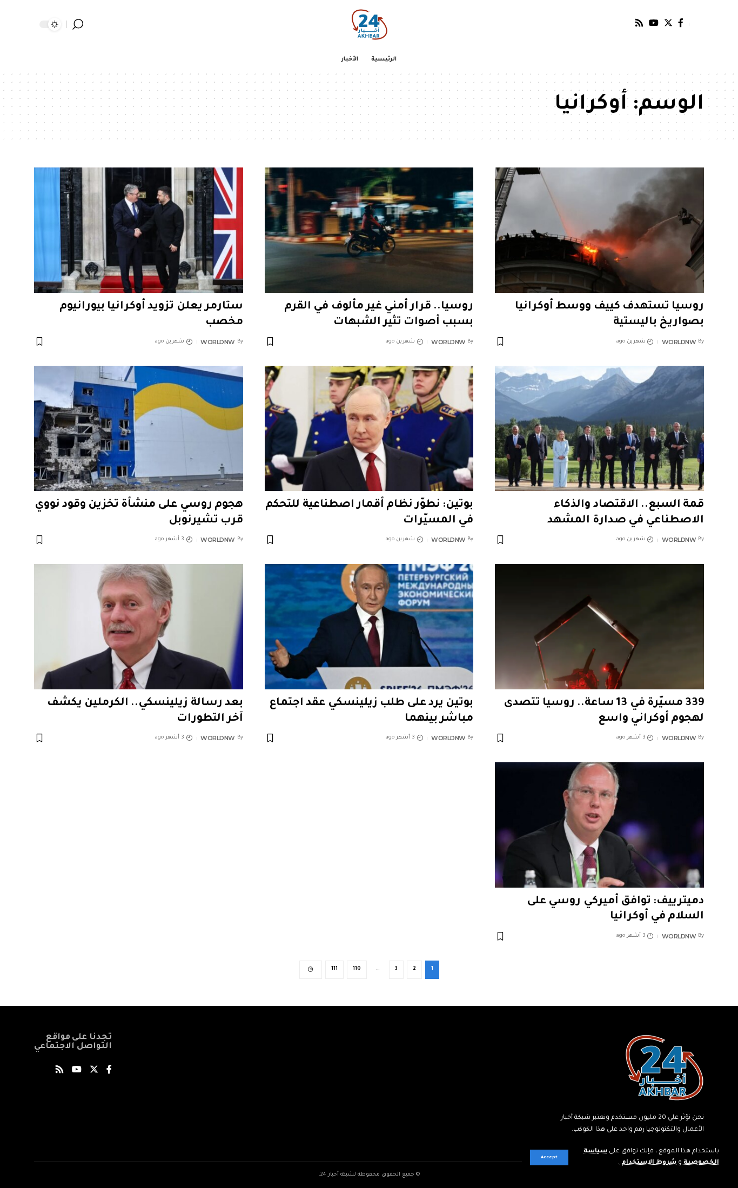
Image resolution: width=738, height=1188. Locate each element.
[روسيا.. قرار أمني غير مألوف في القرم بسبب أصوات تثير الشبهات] (369, 230)
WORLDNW (679, 342)
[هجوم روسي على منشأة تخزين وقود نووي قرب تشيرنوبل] (138, 428)
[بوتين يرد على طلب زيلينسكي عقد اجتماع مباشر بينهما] (369, 626)
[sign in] (696, 24)
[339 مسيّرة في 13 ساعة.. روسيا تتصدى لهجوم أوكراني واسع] (599, 626)
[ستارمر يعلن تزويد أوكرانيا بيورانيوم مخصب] (138, 230)
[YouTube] (653, 22)
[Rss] (639, 22)
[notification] (93, 24)
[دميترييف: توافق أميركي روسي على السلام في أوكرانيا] (599, 825)
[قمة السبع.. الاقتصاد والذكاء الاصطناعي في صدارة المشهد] (599, 428)
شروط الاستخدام (648, 1162)
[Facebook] (680, 22)
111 (334, 969)
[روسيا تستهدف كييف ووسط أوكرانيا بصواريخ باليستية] (599, 230)
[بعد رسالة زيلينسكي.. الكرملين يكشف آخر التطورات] (138, 626)
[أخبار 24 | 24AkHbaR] (369, 24)
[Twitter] (668, 22)
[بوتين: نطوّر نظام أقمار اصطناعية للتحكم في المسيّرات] (369, 428)
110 (357, 969)
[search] (77, 24)
